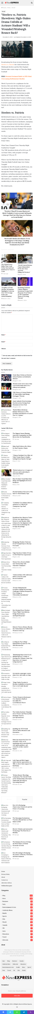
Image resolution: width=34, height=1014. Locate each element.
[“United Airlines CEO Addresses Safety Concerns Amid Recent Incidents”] (6, 580)
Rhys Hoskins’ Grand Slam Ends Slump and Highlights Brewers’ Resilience (22, 480)
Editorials (5, 940)
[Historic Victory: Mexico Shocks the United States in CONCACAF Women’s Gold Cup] (6, 633)
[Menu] (2, 3)
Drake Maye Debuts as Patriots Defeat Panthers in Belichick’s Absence (22, 376)
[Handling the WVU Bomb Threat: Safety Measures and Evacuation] (6, 733)
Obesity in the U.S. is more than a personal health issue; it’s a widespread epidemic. (22, 385)
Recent (9, 799)
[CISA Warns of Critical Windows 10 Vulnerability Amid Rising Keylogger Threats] (6, 395)
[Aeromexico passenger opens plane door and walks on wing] (6, 676)
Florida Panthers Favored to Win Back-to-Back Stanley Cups (23, 492)
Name (3, 335)
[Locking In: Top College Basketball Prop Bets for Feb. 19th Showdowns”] (6, 647)
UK (3, 928)
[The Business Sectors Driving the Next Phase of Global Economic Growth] (6, 846)
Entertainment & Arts (9, 907)
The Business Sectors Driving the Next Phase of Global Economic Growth (22, 843)
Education (5, 934)
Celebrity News (7, 910)
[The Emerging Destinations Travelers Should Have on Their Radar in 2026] (6, 822)
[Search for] (32, 3)
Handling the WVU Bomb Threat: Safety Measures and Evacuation (21, 730)
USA (3, 919)
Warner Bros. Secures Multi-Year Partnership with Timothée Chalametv (21, 563)
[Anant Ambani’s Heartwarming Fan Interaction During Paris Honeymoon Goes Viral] (6, 403)
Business (5, 901)
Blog (3, 895)
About (3, 877)
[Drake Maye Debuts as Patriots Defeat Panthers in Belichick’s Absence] (6, 377)
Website (3, 348)
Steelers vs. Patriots (7, 64)
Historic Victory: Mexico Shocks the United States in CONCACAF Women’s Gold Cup (22, 628)
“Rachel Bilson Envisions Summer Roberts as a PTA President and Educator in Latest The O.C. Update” (23, 412)
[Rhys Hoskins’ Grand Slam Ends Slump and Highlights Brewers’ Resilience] (6, 484)
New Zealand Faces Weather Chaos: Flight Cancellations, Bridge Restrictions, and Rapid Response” (21, 612)
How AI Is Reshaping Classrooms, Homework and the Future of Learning (22, 807)
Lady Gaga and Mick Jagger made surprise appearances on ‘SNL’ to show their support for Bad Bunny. (22, 763)
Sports (4, 916)
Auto (4, 931)
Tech (3, 904)
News (8, 7)
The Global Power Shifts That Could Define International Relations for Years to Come (8, 268)
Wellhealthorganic (6, 885)
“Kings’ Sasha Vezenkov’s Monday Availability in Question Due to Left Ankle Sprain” (22, 684)
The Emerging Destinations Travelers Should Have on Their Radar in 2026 (22, 819)
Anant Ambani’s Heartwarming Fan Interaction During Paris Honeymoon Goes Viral (22, 403)
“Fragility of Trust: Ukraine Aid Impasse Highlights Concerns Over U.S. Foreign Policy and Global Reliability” (7, 292)
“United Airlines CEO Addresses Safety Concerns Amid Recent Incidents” (22, 576)
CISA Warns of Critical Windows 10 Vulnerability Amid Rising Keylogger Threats (22, 394)
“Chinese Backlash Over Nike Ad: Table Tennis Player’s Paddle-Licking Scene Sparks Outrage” (22, 457)
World (13, 7)
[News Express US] (12, 2)
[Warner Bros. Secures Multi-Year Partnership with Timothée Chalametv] (6, 567)
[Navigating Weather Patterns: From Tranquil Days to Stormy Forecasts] (6, 546)
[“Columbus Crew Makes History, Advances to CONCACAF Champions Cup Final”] (6, 508)
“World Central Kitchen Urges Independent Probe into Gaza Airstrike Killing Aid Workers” (25, 268)
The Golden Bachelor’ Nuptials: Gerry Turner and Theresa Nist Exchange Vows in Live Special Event (22, 714)
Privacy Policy (5, 874)
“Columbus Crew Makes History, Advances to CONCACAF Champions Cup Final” (22, 504)
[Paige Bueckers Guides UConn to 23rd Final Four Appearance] (6, 556)
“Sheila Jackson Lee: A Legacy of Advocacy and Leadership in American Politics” (22, 472)
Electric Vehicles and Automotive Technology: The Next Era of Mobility (23, 830)
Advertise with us (6, 883)
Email (3, 341)
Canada (4, 925)
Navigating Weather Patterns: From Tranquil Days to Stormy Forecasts (22, 543)
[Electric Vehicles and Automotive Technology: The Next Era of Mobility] (6, 834)
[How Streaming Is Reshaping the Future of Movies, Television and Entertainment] (6, 858)
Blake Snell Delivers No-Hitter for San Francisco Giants (22, 447)
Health (4, 913)
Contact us (4, 880)
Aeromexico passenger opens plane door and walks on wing (22, 674)
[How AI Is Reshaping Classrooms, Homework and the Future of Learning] (6, 810)
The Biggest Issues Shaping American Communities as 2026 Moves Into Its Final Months (22, 435)
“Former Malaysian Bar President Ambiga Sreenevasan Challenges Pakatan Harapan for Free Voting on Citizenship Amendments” (22, 591)
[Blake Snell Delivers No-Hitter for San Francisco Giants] (6, 449)
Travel (4, 937)
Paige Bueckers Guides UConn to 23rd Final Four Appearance (22, 554)
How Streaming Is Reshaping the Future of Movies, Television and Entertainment (22, 854)
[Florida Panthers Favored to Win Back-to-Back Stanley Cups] (6, 496)
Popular (24, 799)
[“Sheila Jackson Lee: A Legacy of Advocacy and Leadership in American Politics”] (6, 472)
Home (4, 7)
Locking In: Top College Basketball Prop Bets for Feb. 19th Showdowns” (22, 643)
